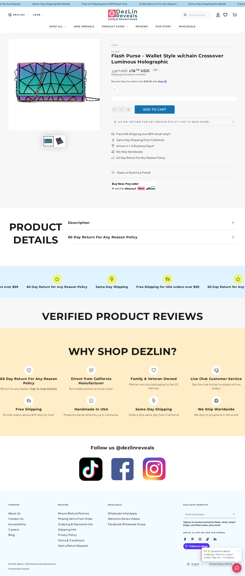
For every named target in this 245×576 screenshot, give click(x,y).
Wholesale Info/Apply (122, 513)
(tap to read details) (43, 388)
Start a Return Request (73, 545)
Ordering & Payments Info (75, 524)
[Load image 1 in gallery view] (49, 141)
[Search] (185, 15)
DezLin (20, 564)
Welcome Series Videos (124, 518)
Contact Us (16, 518)
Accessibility (17, 524)
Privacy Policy (67, 535)
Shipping (116, 74)
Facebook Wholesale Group (127, 524)
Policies (63, 505)
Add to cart (154, 109)
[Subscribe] (235, 514)
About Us (14, 513)
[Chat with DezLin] (237, 568)
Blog (11, 535)
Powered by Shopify (18, 569)
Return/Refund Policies (73, 513)
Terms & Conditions (71, 540)
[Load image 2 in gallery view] (59, 141)
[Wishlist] (225, 15)
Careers (13, 529)
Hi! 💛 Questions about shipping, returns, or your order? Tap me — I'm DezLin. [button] (219, 554)
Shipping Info (67, 529)
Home (114, 45)
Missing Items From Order (75, 518)
